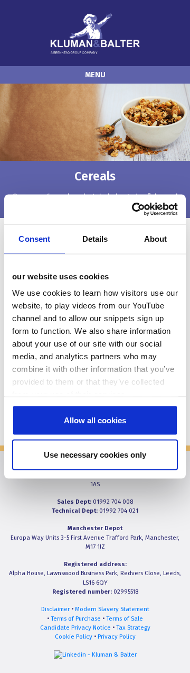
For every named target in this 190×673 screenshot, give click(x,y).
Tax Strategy (133, 627)
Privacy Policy (117, 636)
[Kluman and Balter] (95, 32)
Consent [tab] (34, 238)
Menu (95, 74)
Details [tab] (95, 238)
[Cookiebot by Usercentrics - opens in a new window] (134, 209)
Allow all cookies (95, 419)
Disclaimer (55, 609)
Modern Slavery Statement (112, 609)
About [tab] (155, 238)
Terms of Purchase (76, 618)
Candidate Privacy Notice (75, 627)
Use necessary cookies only (95, 454)
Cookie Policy (73, 636)
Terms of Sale (124, 618)
